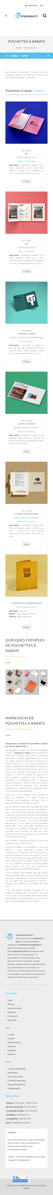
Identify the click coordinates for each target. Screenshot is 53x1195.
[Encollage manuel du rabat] (18, 674)
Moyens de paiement (16, 1084)
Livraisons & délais (15, 1076)
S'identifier (32, 5)
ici (15, 1156)
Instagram (12, 1050)
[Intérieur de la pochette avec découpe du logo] (35, 674)
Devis (26, 451)
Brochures (12, 1020)
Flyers (10, 1000)
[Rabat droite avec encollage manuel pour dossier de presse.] (9, 690)
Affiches (11, 1004)
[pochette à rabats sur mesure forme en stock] (30, 686)
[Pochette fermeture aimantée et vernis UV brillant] (43, 682)
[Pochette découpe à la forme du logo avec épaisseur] (9, 682)
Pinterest (11, 1054)
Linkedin (11, 1038)
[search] (45, 15)
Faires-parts (13, 1016)
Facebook (12, 1046)
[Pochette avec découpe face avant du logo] (26, 674)
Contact (11, 1034)
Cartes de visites (14, 1008)
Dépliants (12, 1012)
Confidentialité (14, 1088)
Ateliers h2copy (14, 1042)
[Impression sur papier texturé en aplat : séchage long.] (9, 674)
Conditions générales (16, 1080)
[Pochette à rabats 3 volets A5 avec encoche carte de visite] (18, 682)
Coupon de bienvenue (17, 1068)
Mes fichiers (13, 1072)
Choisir (26, 181)
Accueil (18, 48)
